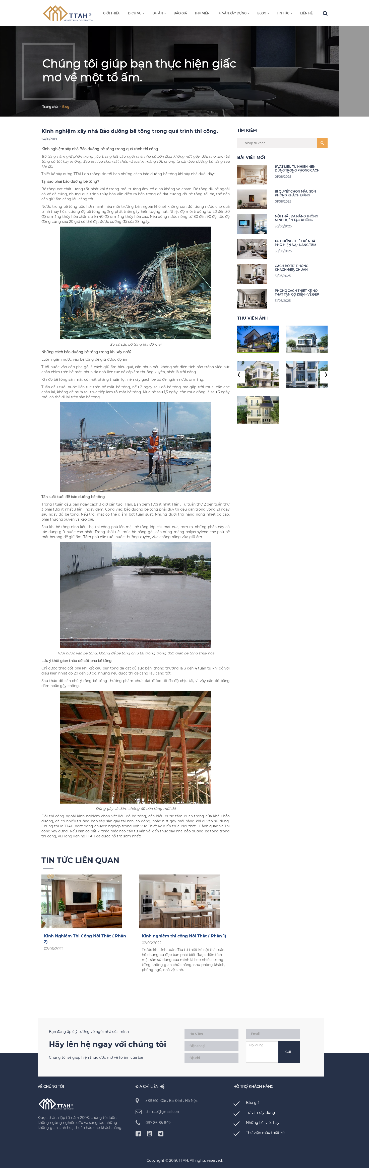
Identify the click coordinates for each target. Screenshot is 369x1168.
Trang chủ (50, 107)
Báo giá (180, 13)
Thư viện (202, 13)
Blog (261, 13)
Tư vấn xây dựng (232, 13)
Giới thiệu (111, 13)
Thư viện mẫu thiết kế (265, 1132)
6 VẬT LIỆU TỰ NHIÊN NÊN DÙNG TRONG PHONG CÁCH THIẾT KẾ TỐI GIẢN (297, 169)
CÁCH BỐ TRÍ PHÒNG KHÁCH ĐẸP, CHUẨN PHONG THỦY (291, 268)
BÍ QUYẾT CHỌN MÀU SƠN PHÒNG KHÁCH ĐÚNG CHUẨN (295, 193)
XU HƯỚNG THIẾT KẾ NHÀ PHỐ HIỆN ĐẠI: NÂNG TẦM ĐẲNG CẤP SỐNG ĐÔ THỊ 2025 (295, 243)
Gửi (288, 1052)
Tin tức (283, 13)
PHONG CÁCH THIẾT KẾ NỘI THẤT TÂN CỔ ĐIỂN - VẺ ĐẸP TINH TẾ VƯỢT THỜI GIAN (297, 293)
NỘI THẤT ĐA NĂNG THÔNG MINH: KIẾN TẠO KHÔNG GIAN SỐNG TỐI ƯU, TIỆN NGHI (296, 218)
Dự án (157, 13)
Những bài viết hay (262, 1122)
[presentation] (238, 377)
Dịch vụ (135, 13)
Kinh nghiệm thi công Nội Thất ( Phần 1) (184, 936)
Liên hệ (306, 13)
